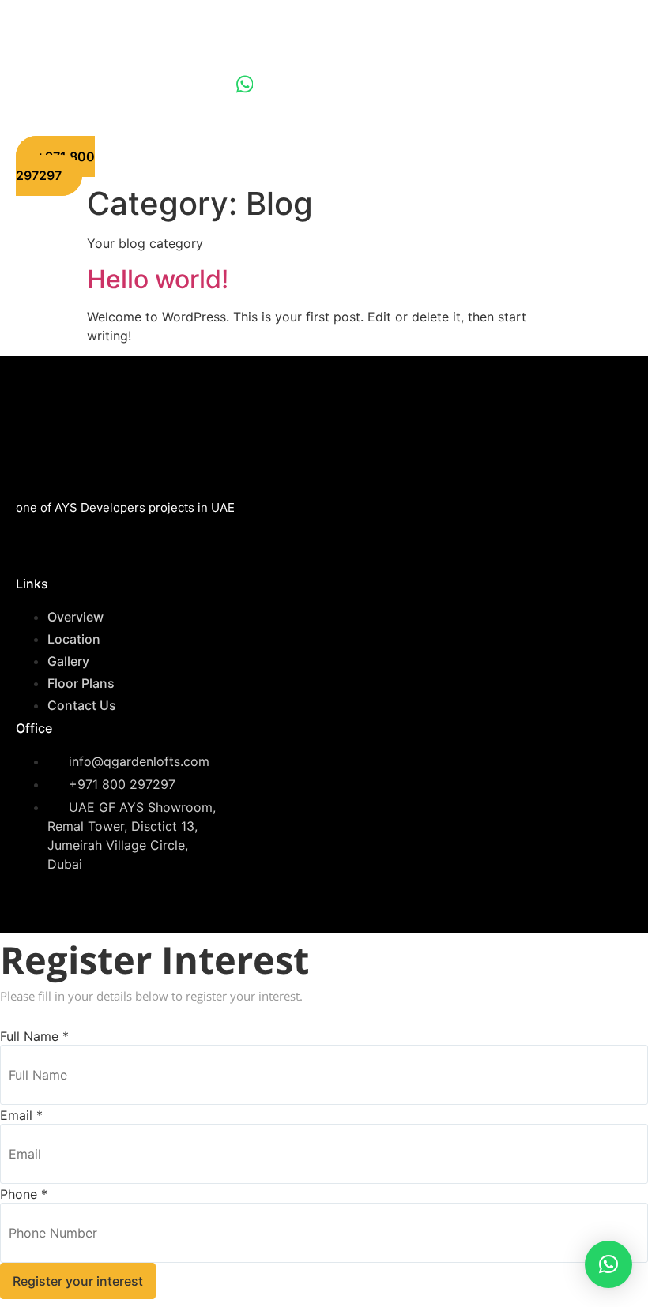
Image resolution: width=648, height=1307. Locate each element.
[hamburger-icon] (491, 87)
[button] (608, 1264)
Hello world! (157, 279)
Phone (23, 1194)
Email (21, 1115)
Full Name (34, 1036)
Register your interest (78, 1281)
